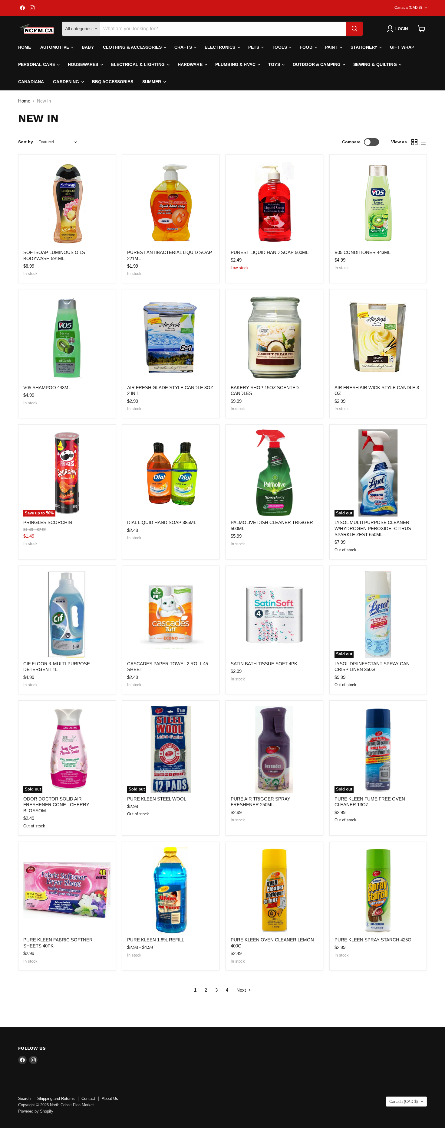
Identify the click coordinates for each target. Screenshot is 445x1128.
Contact (88, 1098)
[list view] (423, 142)
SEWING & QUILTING (375, 64)
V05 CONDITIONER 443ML (363, 252)
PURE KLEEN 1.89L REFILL (155, 939)
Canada (408, 7)
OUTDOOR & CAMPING (317, 64)
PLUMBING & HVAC (236, 64)
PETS (254, 47)
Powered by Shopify (35, 1111)
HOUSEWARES (84, 64)
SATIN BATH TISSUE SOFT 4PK (264, 663)
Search (24, 1098)
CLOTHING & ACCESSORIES (133, 47)
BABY (88, 47)
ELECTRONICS (221, 47)
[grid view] (414, 142)
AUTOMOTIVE (55, 47)
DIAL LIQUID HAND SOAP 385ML (161, 522)
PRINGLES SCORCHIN (47, 522)
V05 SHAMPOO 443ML (47, 387)
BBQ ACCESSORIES (112, 81)
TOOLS (280, 47)
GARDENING (66, 81)
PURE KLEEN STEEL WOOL (156, 798)
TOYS (274, 64)
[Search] (354, 29)
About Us (110, 1098)
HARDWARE (191, 64)
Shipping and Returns (56, 1098)
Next (241, 990)
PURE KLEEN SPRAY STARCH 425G (373, 939)
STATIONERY (365, 47)
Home (24, 47)
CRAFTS (183, 47)
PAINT (332, 47)
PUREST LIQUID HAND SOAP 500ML (269, 252)
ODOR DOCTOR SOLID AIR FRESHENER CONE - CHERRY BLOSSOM (56, 804)
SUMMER (152, 81)
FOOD (307, 47)
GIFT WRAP (402, 47)
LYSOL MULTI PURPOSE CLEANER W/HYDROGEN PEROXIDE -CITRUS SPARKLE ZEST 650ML (373, 528)
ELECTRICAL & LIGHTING (138, 64)
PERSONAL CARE (37, 64)
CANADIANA (31, 81)
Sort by (25, 141)
